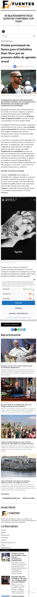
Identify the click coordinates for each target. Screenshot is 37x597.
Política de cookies (9, 317)
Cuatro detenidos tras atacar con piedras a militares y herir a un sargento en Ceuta (15, 481)
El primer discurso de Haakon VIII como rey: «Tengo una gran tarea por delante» (16, 405)
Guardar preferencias (18, 313)
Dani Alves (28, 498)
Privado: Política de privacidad (20, 317)
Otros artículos (7, 41)
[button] (34, 280)
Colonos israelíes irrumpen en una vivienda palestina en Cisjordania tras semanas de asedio (17, 443)
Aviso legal (29, 317)
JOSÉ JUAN (20, 66)
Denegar (18, 308)
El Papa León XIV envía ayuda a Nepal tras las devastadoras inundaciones (16, 366)
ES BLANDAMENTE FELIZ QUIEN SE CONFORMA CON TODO (18, 18)
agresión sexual (11, 498)
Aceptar (18, 303)
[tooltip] (12, 329)
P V (18, 24)
